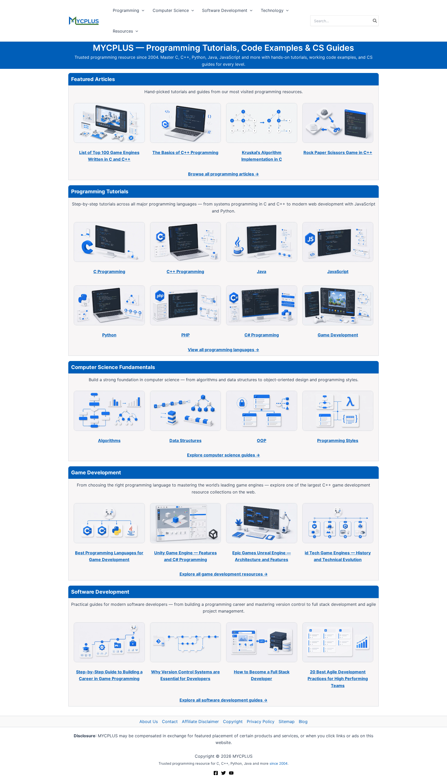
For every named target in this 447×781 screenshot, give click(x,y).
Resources (123, 31)
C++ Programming (185, 271)
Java (261, 271)
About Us (148, 721)
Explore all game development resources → (224, 574)
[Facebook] (215, 773)
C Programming (109, 271)
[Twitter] (223, 773)
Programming (126, 10)
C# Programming (261, 334)
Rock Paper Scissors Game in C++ (337, 152)
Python (109, 334)
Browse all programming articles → (223, 173)
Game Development (338, 334)
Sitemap (287, 721)
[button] (141, 10)
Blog (303, 721)
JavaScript (337, 271)
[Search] (375, 21)
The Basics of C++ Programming (185, 152)
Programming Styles (337, 440)
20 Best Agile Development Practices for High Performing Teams (338, 678)
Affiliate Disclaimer (200, 721)
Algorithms (109, 440)
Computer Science (171, 10)
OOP (261, 440)
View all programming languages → (223, 349)
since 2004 (279, 763)
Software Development (224, 10)
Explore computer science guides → (223, 455)
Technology (272, 10)
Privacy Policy (260, 721)
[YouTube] (231, 773)
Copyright (233, 721)
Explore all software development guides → (223, 700)
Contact (170, 721)
